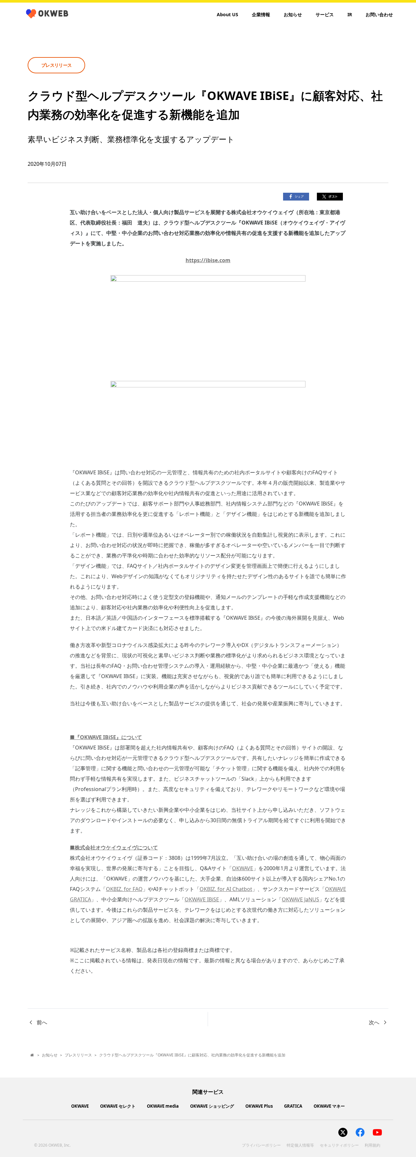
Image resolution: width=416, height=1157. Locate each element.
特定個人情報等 (300, 1145)
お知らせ (293, 14)
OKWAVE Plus (259, 1106)
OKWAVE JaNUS (300, 899)
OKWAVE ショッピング (212, 1106)
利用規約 (372, 1145)
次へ (374, 1022)
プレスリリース (78, 1055)
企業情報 (261, 14)
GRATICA (293, 1106)
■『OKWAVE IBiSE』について (106, 737)
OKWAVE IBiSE (202, 899)
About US (227, 14)
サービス (325, 14)
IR (349, 14)
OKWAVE (242, 868)
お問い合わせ (379, 14)
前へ (42, 1022)
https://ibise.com (208, 260)
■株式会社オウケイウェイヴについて (114, 847)
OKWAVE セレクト (118, 1106)
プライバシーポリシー (261, 1145)
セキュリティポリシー (339, 1145)
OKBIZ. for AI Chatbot (226, 889)
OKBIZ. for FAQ (124, 889)
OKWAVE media (163, 1106)
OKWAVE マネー (329, 1106)
